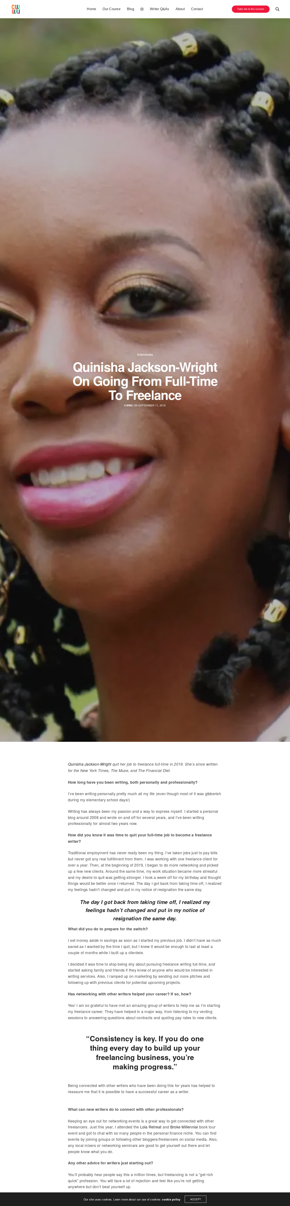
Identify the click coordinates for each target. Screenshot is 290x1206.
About (180, 9)
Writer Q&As (159, 9)
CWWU (128, 405)
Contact (197, 9)
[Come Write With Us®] (16, 9)
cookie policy (171, 1199)
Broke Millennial (184, 1126)
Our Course (111, 9)
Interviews (145, 354)
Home (91, 9)
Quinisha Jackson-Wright (89, 764)
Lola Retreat (151, 1126)
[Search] (277, 9)
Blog (130, 9)
